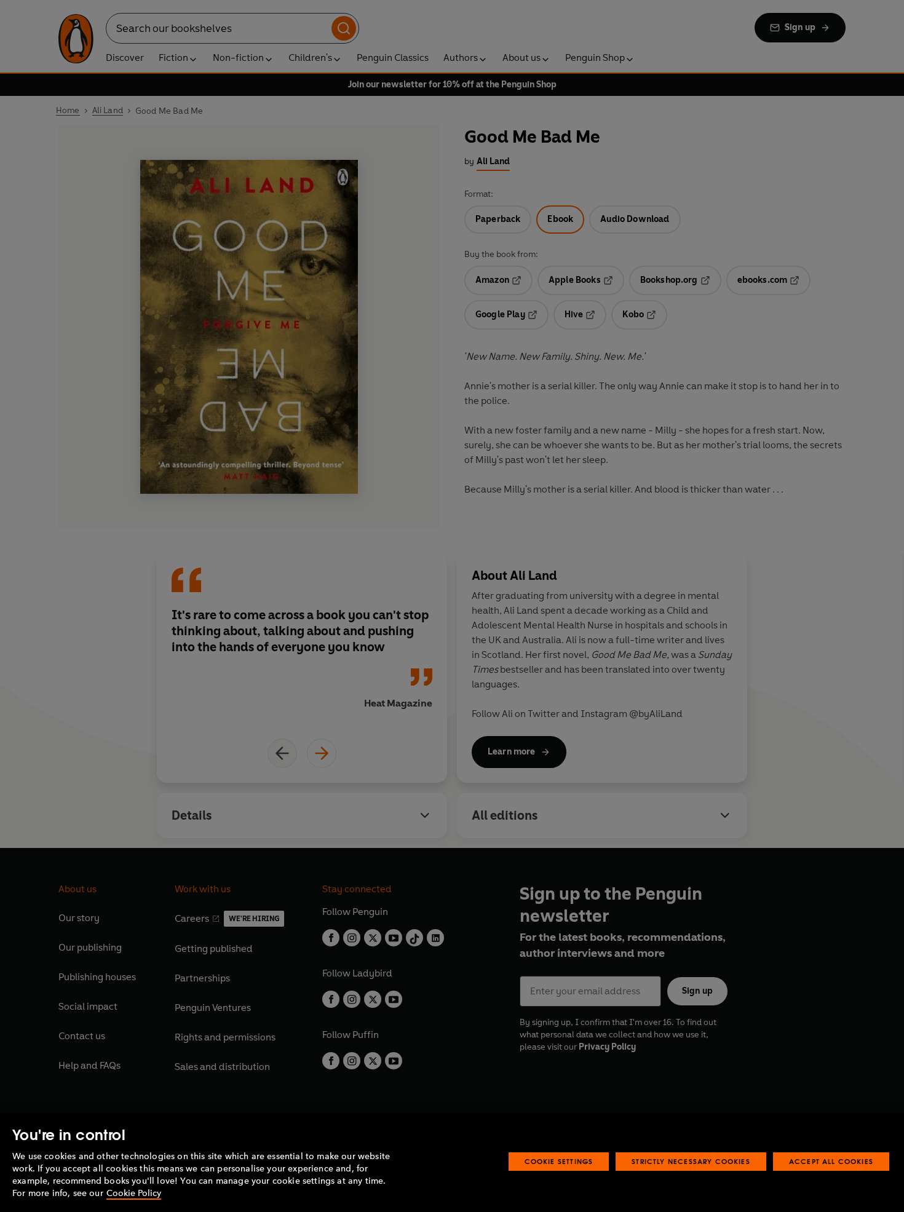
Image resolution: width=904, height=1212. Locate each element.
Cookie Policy (133, 1193)
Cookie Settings (559, 1161)
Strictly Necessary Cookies (691, 1161)
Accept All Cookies (831, 1161)
